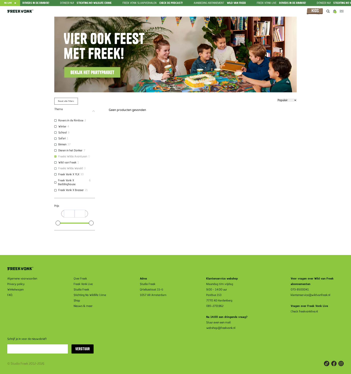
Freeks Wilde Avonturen (72, 156)
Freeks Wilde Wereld (70, 168)
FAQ (9, 295)
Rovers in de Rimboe (70, 120)
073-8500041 (300, 289)
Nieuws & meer (83, 306)
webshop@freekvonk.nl (220, 327)
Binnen (62, 144)
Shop (77, 300)
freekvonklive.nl (308, 311)
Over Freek (80, 278)
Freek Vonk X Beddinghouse (67, 182)
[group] (79, 3)
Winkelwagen (15, 289)
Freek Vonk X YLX (68, 174)
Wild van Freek (67, 162)
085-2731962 (214, 306)
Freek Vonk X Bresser (71, 190)
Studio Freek (81, 289)
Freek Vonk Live (83, 284)
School (62, 132)
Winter (62, 126)
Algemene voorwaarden (22, 278)
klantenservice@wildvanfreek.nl (310, 295)
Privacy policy (16, 284)
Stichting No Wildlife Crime (90, 295)
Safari (62, 138)
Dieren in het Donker (70, 150)
